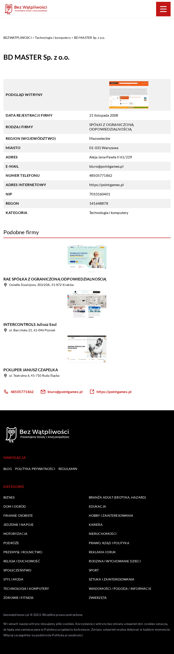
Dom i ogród (14, 506)
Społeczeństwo (17, 570)
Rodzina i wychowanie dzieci (115, 561)
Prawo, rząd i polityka (109, 543)
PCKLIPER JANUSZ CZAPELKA (30, 369)
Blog (7, 469)
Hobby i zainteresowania (111, 515)
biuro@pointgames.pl (106, 166)
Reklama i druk (102, 552)
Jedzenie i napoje (18, 524)
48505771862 (100, 175)
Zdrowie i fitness (18, 598)
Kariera (96, 524)
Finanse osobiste (18, 515)
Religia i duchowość (21, 561)
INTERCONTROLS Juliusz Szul (30, 324)
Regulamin (67, 469)
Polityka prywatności (35, 469)
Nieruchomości (103, 534)
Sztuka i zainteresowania (112, 579)
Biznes (8, 497)
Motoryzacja (15, 534)
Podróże (11, 543)
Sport (94, 570)
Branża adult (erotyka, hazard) (117, 497)
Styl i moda (13, 579)
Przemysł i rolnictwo (22, 552)
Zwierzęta (98, 598)
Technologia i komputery (108, 212)
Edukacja (97, 506)
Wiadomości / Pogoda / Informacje (120, 588)
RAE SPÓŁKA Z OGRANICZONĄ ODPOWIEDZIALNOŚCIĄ (54, 279)
